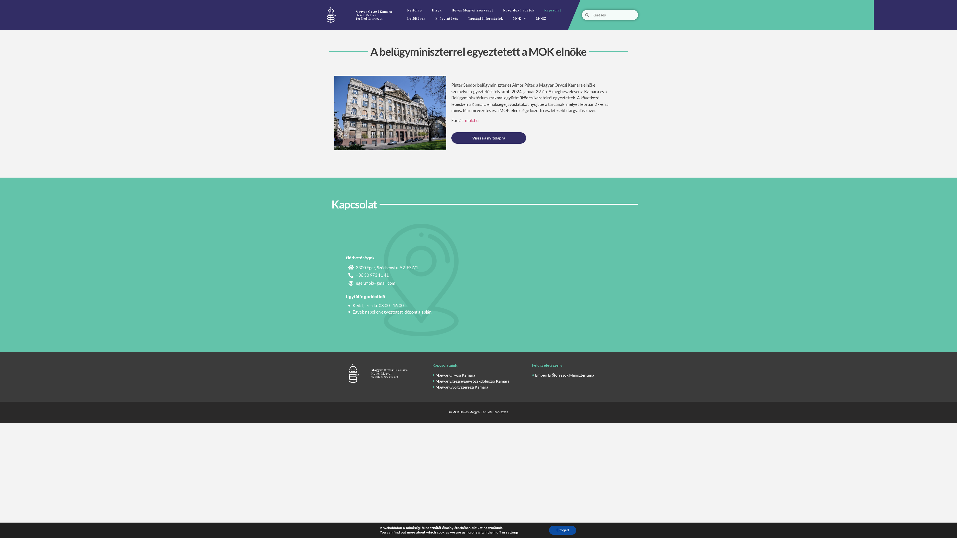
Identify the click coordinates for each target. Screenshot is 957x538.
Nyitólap (414, 10)
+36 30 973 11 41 (372, 275)
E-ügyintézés (446, 18)
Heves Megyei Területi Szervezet (374, 14)
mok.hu (471, 120)
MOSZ (541, 18)
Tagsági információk (485, 18)
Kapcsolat (552, 10)
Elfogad (563, 530)
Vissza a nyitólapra (488, 137)
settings (512, 532)
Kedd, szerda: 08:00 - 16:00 (378, 305)
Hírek (437, 10)
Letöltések (416, 18)
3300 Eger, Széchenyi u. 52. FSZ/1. (387, 267)
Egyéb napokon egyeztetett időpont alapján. (392, 312)
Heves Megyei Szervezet (472, 10)
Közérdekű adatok (518, 10)
